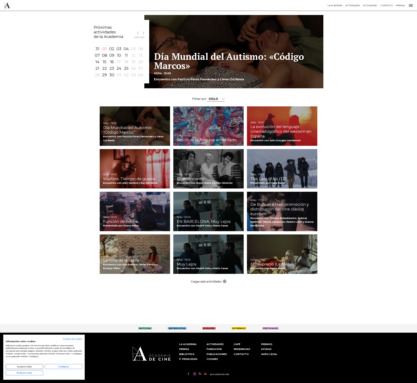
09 (111, 55)
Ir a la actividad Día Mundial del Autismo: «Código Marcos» (233, 51)
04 (126, 48)
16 (112, 61)
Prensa (400, 5)
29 (104, 74)
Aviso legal (269, 354)
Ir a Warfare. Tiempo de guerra (135, 168)
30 (111, 74)
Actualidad (370, 5)
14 (97, 61)
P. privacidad (188, 359)
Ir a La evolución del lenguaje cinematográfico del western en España (282, 126)
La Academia (335, 5)
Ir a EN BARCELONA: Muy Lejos (208, 211)
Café (237, 344)
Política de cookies (72, 338)
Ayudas (266, 349)
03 (118, 48)
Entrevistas (177, 328)
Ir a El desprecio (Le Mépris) (282, 254)
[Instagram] (195, 374)
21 (97, 68)
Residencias (242, 349)
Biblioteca (186, 354)
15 (104, 61)
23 (111, 68)
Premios (266, 344)
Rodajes (209, 328)
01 (104, 48)
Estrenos (238, 328)
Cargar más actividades (206, 281)
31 (97, 48)
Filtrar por (199, 99)
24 (119, 68)
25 (126, 68)
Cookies (212, 359)
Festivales (270, 328)
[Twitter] (200, 374)
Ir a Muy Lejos (208, 254)
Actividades (352, 5)
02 (111, 48)
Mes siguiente (142, 33)
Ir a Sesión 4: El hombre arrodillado (208, 126)
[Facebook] (190, 374)
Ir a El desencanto (208, 168)
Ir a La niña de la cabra (135, 254)
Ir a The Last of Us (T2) (282, 168)
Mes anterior (138, 33)
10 (119, 55)
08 (104, 55)
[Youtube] (206, 374)
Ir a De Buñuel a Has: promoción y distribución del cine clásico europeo (282, 211)
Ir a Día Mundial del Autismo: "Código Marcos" (135, 126)
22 (104, 68)
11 (126, 55)
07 (97, 55)
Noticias (145, 328)
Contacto (386, 5)
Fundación (214, 349)
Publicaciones (217, 354)
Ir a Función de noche (135, 211)
